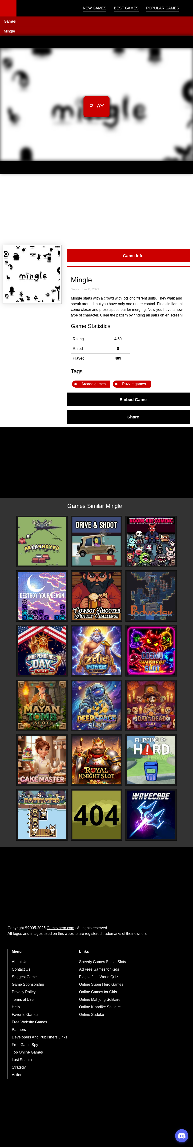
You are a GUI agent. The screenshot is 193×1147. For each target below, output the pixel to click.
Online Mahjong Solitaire (100, 999)
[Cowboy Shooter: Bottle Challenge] (96, 596)
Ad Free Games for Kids (99, 969)
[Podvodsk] (151, 596)
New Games (94, 8)
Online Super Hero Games (101, 984)
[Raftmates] (41, 814)
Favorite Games (25, 1015)
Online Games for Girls (98, 992)
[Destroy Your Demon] (41, 596)
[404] (96, 814)
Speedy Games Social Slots (102, 962)
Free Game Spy (25, 1045)
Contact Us (21, 969)
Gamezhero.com (60, 928)
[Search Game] (185, 9)
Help (16, 1007)
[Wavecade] (151, 814)
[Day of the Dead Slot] (151, 705)
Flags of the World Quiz (98, 977)
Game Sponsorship (28, 984)
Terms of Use (23, 999)
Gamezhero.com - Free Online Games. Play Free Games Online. (45, 8)
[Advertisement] (96, 210)
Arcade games (93, 384)
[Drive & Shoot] (96, 541)
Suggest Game (24, 977)
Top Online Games (27, 1052)
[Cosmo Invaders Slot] (151, 650)
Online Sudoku (91, 1015)
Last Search (22, 1060)
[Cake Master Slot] (41, 760)
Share (133, 416)
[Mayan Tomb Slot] (41, 705)
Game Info (133, 255)
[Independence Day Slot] (41, 650)
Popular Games (162, 8)
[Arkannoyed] (41, 541)
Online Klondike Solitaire (100, 1007)
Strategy (19, 1067)
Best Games (126, 8)
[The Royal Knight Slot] (96, 760)
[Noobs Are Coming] (151, 541)
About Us (19, 962)
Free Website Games (29, 1022)
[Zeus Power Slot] (96, 650)
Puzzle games (134, 384)
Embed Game (133, 399)
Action (17, 1075)
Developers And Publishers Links (39, 1037)
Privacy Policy (24, 992)
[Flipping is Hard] (151, 760)
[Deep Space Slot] (96, 705)
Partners (19, 1030)
